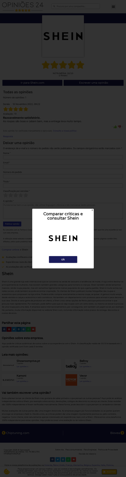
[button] (92, 210)
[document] (63, 238)
